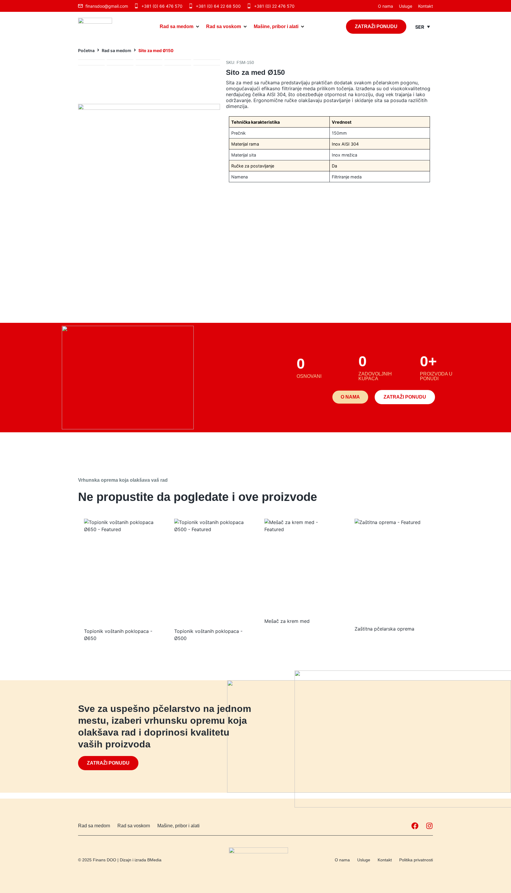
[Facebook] (414, 825)
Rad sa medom (116, 50)
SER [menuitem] (419, 27)
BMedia (154, 859)
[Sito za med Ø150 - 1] (149, 157)
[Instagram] (429, 825)
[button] (180, 26)
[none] (422, 26)
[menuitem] (422, 26)
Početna (86, 50)
